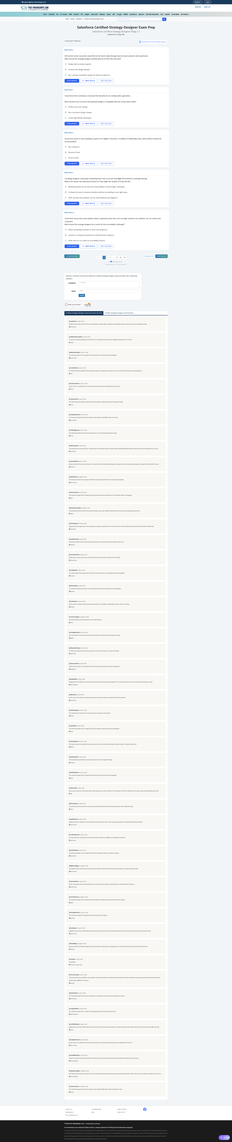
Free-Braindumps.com (76, 1123)
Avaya (109, 14)
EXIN (70, 14)
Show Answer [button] (72, 81)
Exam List (207, 7)
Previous (72, 256)
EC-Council (64, 14)
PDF (149, 256)
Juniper (87, 14)
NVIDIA (126, 14)
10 (117, 257)
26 (124, 257)
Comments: (72, 283)
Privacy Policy (121, 1112)
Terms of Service (121, 1109)
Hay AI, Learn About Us (72, 1115)
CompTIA (52, 14)
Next (161, 256)
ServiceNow (175, 14)
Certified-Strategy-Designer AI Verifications (119, 313)
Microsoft (94, 14)
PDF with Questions (153, 42)
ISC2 (162, 14)
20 (120, 257)
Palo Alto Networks (152, 14)
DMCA (93, 1112)
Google (119, 14)
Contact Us (69, 1109)
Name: (74, 291)
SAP (113, 14)
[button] (116, 50)
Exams (72, 19)
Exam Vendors (69, 1112)
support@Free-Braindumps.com (34, 2)
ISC (57, 14)
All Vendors (185, 14)
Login (208, 2)
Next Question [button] (106, 81)
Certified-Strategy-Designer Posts (84, 313)
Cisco (45, 14)
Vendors (198, 7)
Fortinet (76, 14)
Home (67, 19)
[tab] (116, 50)
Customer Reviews (96, 1109)
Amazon (141, 14)
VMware (102, 14)
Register (198, 2)
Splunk (167, 14)
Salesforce (133, 14)
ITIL (82, 14)
